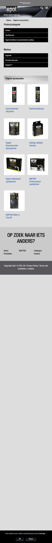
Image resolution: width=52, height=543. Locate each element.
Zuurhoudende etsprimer (12, 110)
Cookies (31, 269)
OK (20, 539)
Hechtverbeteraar (36, 108)
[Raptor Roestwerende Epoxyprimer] (14, 128)
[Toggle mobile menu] (47, 7)
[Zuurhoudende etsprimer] (14, 94)
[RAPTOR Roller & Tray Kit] (14, 200)
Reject (31, 539)
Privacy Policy (32, 266)
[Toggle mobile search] (42, 7)
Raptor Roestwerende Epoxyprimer (12, 145)
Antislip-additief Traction (36, 144)
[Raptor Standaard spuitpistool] (14, 164)
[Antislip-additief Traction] (37, 128)
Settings (42, 533)
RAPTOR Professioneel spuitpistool (35, 181)
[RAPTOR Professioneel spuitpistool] (37, 164)
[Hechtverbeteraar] (37, 94)
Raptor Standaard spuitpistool (13, 180)
